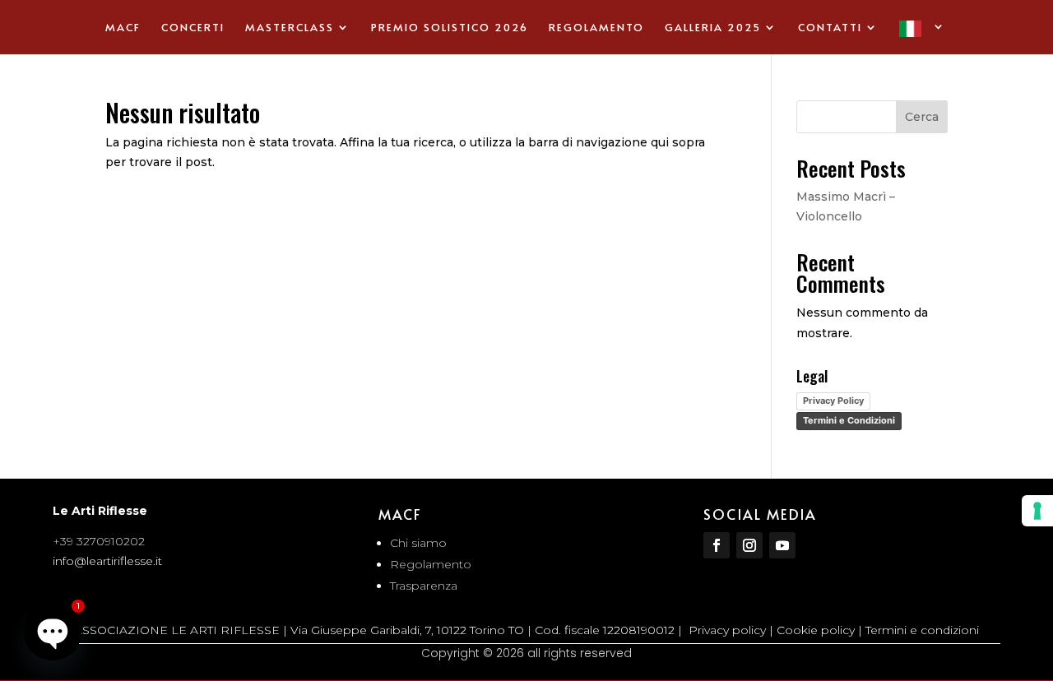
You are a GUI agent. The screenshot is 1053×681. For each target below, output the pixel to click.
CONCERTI (193, 28)
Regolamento (430, 564)
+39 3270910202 (99, 541)
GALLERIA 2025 (713, 28)
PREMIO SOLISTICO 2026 (449, 28)
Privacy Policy (833, 400)
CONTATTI (830, 28)
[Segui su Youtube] (782, 545)
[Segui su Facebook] (716, 545)
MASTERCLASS (289, 28)
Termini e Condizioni (849, 420)
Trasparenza (423, 585)
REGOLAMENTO (596, 28)
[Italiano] (922, 37)
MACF (123, 28)
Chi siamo (418, 542)
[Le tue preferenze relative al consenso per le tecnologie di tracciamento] (1037, 510)
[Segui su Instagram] (749, 545)
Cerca (922, 116)
